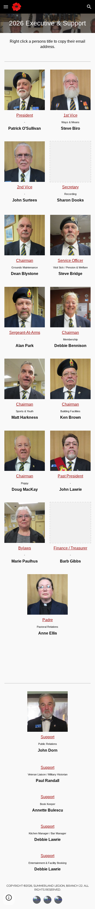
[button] (6, 6)
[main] (47, 23)
